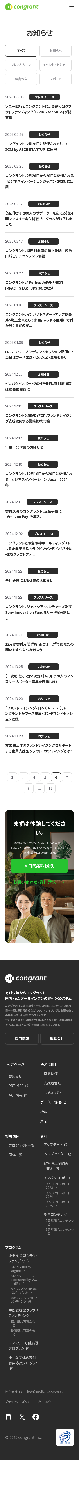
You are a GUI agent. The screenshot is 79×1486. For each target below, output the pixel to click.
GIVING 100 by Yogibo (21, 1269)
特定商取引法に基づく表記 (45, 1391)
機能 (43, 1111)
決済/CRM (48, 1064)
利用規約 (44, 1401)
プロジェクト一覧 (21, 1145)
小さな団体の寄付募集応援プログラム (24, 1360)
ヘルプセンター (55, 1153)
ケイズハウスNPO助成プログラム (24, 1290)
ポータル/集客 (51, 1101)
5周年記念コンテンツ (60, 1230)
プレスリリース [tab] (21, 64)
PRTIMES (16, 1085)
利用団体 (12, 1135)
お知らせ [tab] (55, 50)
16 (50, 788)
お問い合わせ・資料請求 (34, 882)
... (23, 777)
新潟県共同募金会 (23, 1331)
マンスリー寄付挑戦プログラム (23, 1345)
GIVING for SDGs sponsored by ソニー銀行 (24, 1279)
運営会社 (57, 1038)
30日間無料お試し (39, 866)
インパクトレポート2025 (58, 1204)
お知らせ (15, 1076)
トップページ (14, 1064)
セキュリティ (53, 1092)
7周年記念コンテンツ (60, 1221)
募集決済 (51, 1073)
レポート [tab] (55, 79)
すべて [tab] (21, 50)
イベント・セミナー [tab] (56, 64)
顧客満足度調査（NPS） (56, 1166)
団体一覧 (16, 1154)
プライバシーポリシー (19, 1401)
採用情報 (22, 1038)
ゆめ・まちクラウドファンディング (24, 1300)
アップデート (53, 1144)
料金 (43, 1121)
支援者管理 (52, 1083)
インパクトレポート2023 (58, 1185)
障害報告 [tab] (21, 79)
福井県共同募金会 (23, 1322)
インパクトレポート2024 (58, 1195)
